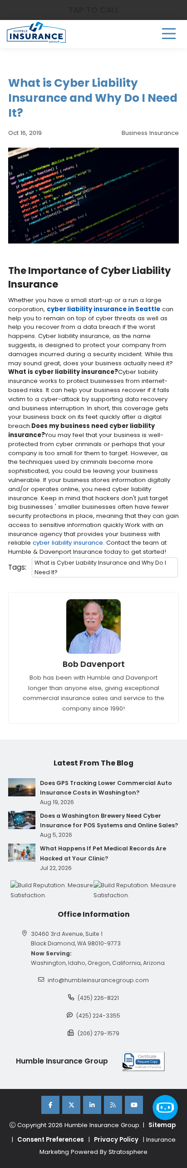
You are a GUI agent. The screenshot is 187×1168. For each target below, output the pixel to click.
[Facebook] (50, 1105)
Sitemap (162, 1125)
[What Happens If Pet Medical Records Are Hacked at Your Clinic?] (21, 853)
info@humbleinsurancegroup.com (98, 980)
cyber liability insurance (68, 542)
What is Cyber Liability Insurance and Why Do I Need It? (100, 567)
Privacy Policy (116, 1139)
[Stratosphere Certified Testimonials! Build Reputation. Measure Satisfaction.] (52, 890)
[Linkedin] (92, 1105)
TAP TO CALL (94, 10)
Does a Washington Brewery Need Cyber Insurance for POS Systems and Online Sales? (109, 820)
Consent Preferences (50, 1139)
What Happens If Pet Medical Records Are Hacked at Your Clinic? (103, 853)
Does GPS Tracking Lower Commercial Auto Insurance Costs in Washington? (106, 787)
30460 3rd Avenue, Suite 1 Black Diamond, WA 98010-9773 (76, 938)
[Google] (113, 1105)
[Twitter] (71, 1105)
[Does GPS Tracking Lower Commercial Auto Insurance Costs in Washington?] (21, 787)
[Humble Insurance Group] (36, 32)
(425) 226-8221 (98, 998)
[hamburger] (168, 33)
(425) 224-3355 (98, 1015)
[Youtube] (134, 1105)
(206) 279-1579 (98, 1033)
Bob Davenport (94, 664)
